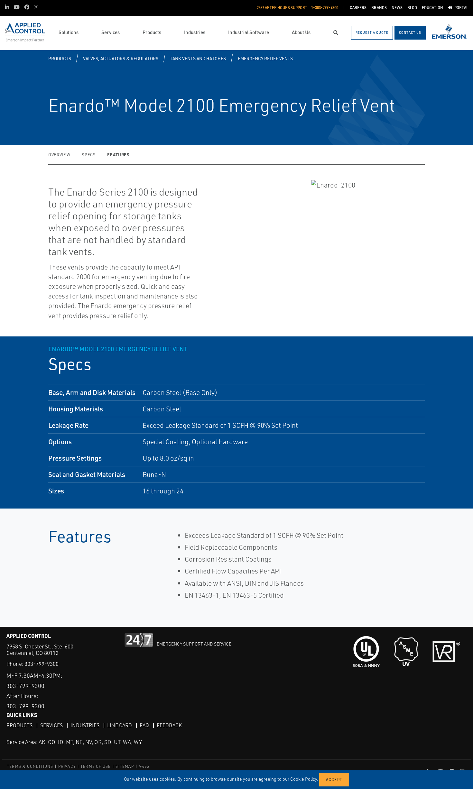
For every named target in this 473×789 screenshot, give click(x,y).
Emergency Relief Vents (265, 58)
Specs (89, 154)
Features (118, 154)
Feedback (169, 725)
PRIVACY (67, 766)
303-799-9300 (41, 663)
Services (51, 725)
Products (59, 58)
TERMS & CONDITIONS (30, 766)
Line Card (119, 725)
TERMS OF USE (95, 766)
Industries (84, 725)
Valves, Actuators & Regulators (120, 58)
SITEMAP (125, 766)
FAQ (144, 725)
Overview (59, 154)
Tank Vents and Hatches (198, 58)
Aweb (144, 766)
